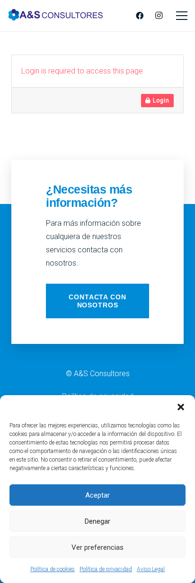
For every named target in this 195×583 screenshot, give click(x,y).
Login (160, 100)
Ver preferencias (97, 547)
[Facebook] (139, 15)
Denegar (97, 521)
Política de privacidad (106, 569)
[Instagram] (158, 15)
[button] (181, 407)
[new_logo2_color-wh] (56, 16)
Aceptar (97, 495)
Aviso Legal (151, 569)
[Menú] (182, 16)
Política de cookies (52, 569)
